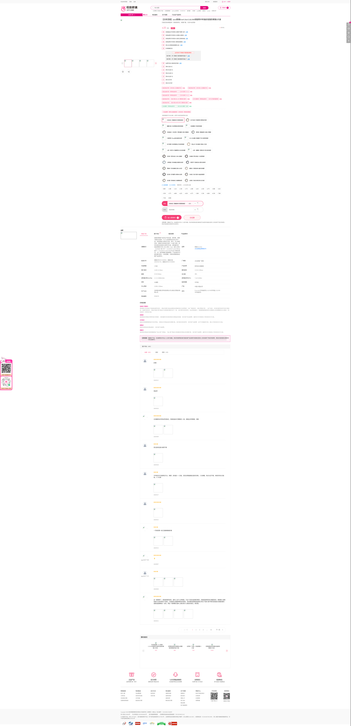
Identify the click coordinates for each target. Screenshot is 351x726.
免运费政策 (138, 693)
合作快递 (138, 698)
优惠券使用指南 (124, 700)
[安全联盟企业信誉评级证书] (161, 723)
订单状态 (123, 695)
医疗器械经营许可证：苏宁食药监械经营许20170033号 (151, 716)
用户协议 (183, 700)
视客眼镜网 (131, 8)
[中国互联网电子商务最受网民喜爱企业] (152, 723)
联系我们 (183, 695)
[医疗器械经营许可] (145, 723)
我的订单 (207, 1)
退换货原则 (168, 695)
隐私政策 (183, 703)
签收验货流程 (139, 695)
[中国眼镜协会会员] (131, 723)
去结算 (192, 218)
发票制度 (198, 700)
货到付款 (153, 695)
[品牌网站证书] (173, 723)
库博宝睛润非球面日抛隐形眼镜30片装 (213, 647)
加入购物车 (173, 218)
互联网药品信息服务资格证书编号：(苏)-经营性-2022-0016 (180, 716)
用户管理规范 (184, 705)
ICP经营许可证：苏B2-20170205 (128, 716)
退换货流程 (168, 693)
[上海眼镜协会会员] (137, 723)
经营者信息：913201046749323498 (204, 716)
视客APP (183, 698)
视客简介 (183, 693)
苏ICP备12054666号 (125, 714)
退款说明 (168, 698)
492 (220, 27)
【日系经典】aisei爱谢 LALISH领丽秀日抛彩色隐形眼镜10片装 (156, 646)
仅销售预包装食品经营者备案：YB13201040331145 (172, 714)
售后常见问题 (169, 700)
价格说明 (198, 695)
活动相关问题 (124, 698)
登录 (130, 1)
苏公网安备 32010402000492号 (139, 714)
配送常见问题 (139, 700)
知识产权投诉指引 (200, 693)
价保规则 (198, 698)
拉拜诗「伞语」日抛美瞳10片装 (194, 647)
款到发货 (153, 693)
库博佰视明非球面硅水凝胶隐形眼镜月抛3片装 (175, 647)
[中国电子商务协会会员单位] (124, 723)
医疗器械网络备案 (153, 714)
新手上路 (123, 693)
